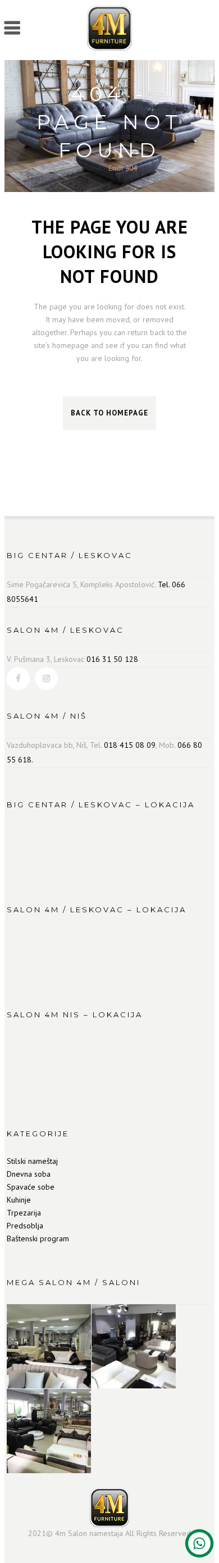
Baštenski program (38, 1238)
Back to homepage (109, 413)
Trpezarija (24, 1213)
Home (91, 168)
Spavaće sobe (30, 1187)
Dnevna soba (29, 1174)
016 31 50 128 (112, 659)
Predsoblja (25, 1226)
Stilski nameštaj (32, 1161)
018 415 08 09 (130, 745)
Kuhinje (19, 1200)
